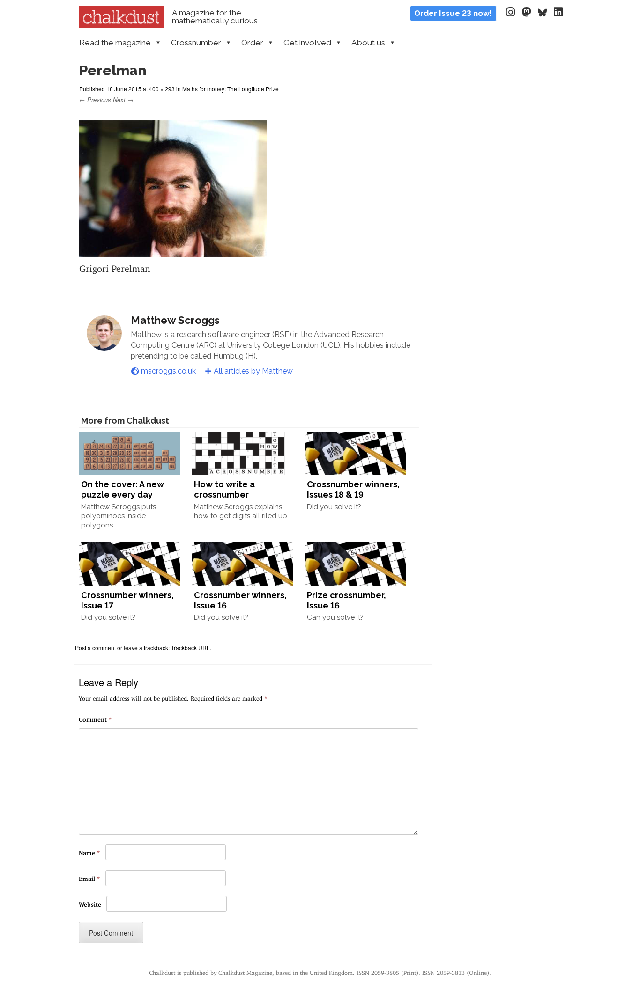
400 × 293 (162, 89)
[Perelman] (173, 251)
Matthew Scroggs (175, 320)
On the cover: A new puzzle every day (122, 489)
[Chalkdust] (121, 25)
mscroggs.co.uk (168, 370)
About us (368, 42)
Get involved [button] (307, 42)
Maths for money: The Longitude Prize (230, 89)
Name (89, 851)
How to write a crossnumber (224, 489)
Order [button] (252, 42)
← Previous (95, 99)
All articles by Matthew (253, 370)
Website (90, 903)
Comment (95, 718)
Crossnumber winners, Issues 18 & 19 (353, 489)
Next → (123, 99)
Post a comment (95, 648)
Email (89, 877)
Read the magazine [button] (115, 42)
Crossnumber (196, 42)
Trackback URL (190, 648)
